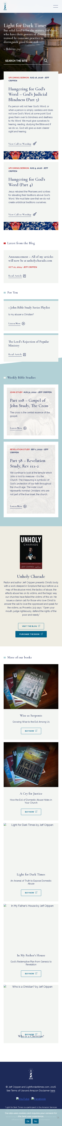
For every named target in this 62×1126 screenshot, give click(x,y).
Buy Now (29, 731)
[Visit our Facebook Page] (39, 1099)
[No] (58, 1117)
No (35, 1121)
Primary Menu (55, 6)
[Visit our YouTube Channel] (22, 1099)
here (52, 1090)
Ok (28, 1121)
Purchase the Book (29, 634)
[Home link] (5, 10)
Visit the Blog (29, 626)
